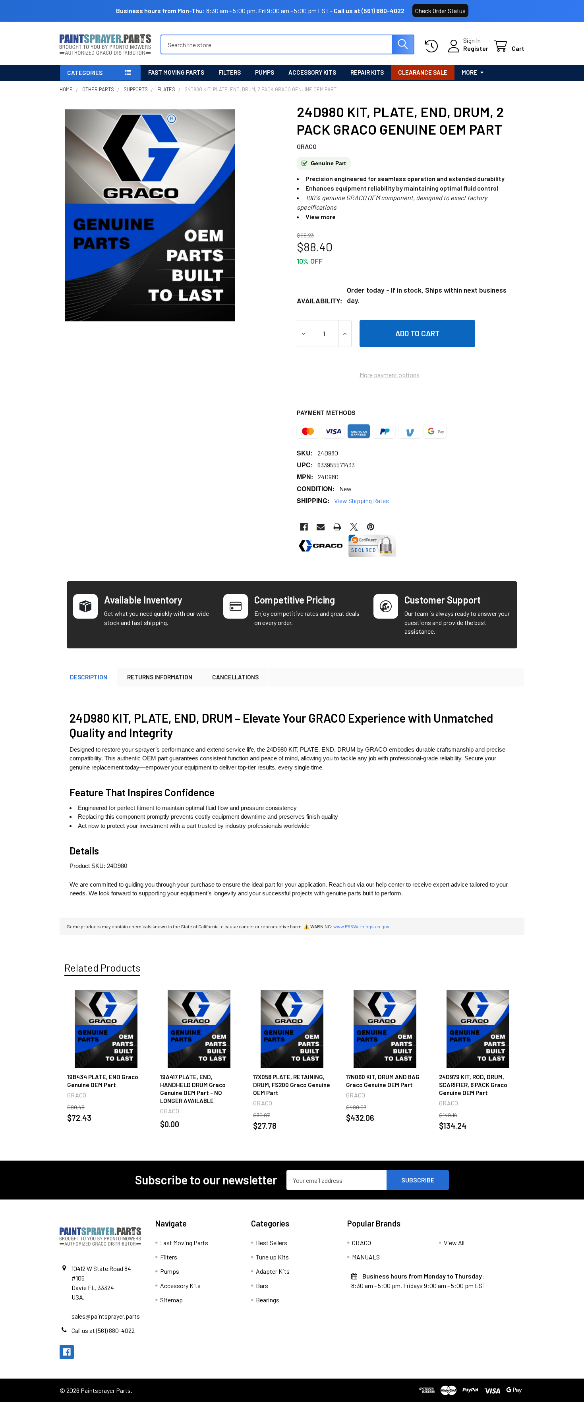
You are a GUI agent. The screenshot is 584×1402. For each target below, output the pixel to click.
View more (321, 216)
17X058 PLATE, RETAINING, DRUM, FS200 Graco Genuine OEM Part (291, 1084)
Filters (230, 72)
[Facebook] (304, 527)
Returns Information (159, 677)
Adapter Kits (273, 1271)
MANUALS (366, 1257)
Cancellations (235, 677)
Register (475, 48)
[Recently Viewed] (433, 46)
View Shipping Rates (361, 500)
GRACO (361, 1242)
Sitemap (171, 1300)
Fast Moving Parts (176, 72)
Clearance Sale (422, 72)
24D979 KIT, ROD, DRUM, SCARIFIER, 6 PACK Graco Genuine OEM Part (473, 1084)
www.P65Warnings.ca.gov (361, 926)
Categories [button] (84, 72)
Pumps (264, 72)
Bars (262, 1285)
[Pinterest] (371, 527)
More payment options (390, 374)
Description (88, 677)
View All (454, 1242)
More (469, 72)
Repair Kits (367, 72)
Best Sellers (271, 1242)
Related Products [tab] (102, 968)
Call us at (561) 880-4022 (369, 10)
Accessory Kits (312, 72)
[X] (354, 527)
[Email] (320, 527)
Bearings (267, 1300)
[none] (150, 215)
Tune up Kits (272, 1257)
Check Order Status (440, 10)
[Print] (337, 527)
